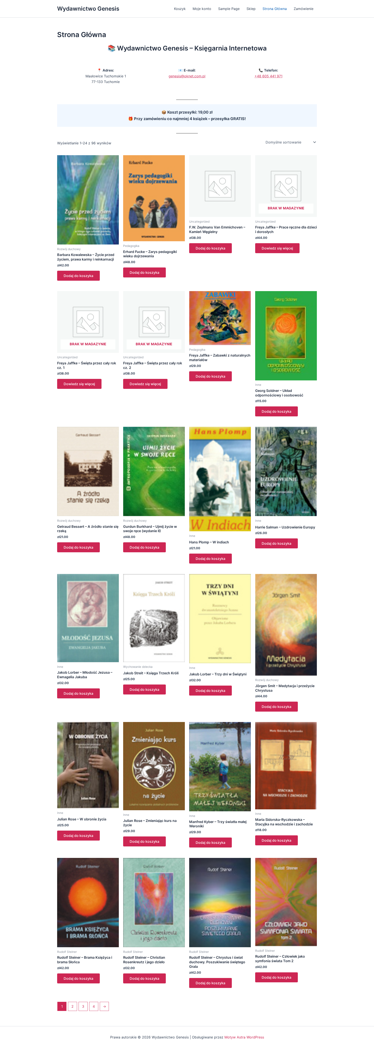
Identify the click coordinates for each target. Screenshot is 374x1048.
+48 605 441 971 (268, 76)
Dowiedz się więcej (277, 248)
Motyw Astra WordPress (244, 1037)
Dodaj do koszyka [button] (78, 276)
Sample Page (229, 9)
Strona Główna (275, 9)
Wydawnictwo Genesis (88, 8)
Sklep (251, 9)
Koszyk (180, 9)
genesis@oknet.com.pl (187, 76)
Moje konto (202, 9)
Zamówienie (303, 9)
